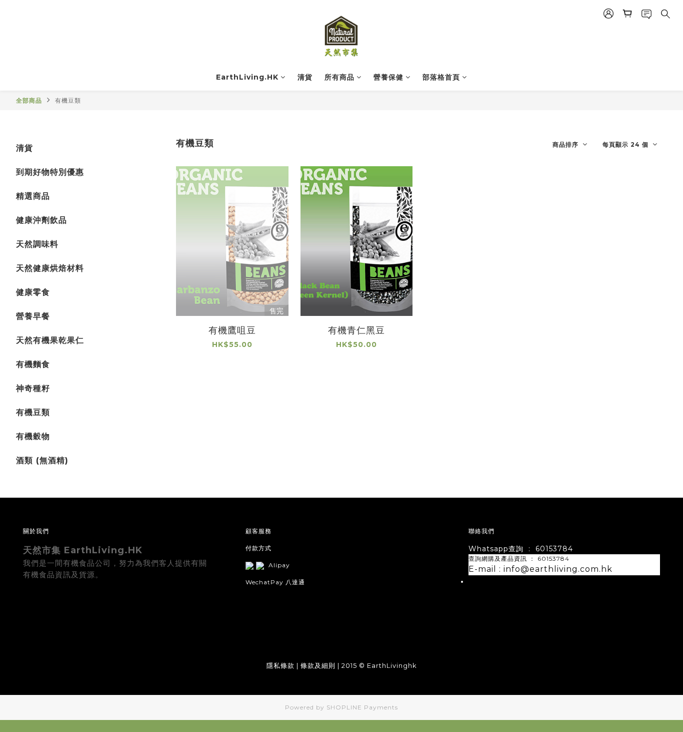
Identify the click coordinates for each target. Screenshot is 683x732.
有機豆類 (68, 100)
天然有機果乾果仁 (50, 340)
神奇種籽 (33, 388)
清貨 (305, 77)
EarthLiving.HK (247, 77)
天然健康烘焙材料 (50, 268)
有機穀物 (33, 436)
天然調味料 (37, 244)
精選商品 (33, 196)
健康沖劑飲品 (41, 220)
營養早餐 (33, 316)
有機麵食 (33, 364)
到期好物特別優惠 (50, 172)
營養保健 (389, 77)
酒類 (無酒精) (42, 460)
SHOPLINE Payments (362, 707)
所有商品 (339, 77)
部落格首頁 (441, 77)
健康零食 (33, 292)
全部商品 (29, 100)
